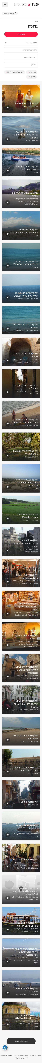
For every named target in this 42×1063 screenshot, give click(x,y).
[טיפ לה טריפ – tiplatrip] (26, 4)
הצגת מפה (21, 34)
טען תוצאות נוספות (21, 1041)
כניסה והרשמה (9, 13)
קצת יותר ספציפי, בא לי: (15, 72)
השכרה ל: (32, 77)
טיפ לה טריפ (23, 1058)
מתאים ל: (32, 72)
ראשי (36, 21)
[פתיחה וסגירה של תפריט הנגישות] (4, 1047)
